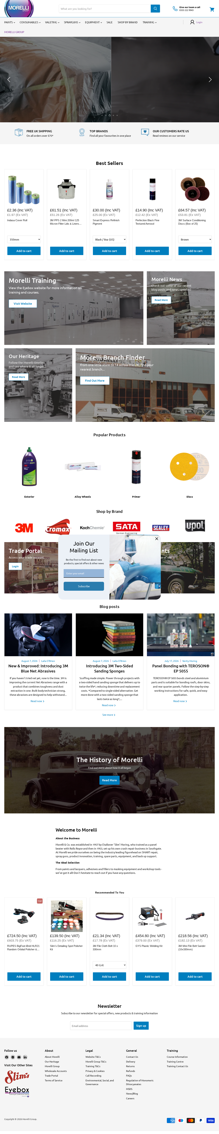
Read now (37, 701)
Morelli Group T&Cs (96, 1061)
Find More (109, 89)
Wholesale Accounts (56, 1070)
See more (108, 714)
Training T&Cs (93, 1066)
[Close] (157, 539)
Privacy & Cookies (95, 1070)
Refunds (130, 1070)
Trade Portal (51, 1075)
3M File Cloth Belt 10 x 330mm (105, 947)
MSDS (129, 1088)
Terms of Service (53, 1080)
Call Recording (93, 1075)
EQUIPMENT (92, 22)
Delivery (130, 1061)
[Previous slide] (9, 79)
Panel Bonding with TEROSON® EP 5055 (180, 668)
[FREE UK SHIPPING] (46, 133)
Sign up (141, 1026)
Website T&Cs (93, 1056)
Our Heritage (52, 1061)
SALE (110, 22)
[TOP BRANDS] (109, 133)
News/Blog (132, 1093)
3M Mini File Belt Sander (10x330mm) (191, 947)
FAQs (129, 1075)
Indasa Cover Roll (17, 220)
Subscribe (84, 586)
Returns (130, 1066)
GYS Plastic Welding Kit (149, 945)
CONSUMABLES (29, 22)
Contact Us (132, 1056)
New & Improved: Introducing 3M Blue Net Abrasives (38, 668)
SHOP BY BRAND (128, 22)
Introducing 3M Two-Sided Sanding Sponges (109, 668)
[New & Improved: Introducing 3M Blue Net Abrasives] (38, 634)
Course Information (177, 1056)
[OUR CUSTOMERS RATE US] (172, 133)
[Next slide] (209, 79)
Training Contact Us (177, 1066)
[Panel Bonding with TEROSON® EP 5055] (181, 634)
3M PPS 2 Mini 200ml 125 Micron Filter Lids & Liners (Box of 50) (64, 222)
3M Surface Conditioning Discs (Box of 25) (192, 222)
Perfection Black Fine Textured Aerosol (147, 222)
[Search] (155, 8)
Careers (130, 1098)
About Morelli (52, 1056)
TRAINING (149, 22)
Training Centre (175, 1061)
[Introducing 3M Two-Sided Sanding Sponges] (109, 634)
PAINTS (8, 22)
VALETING (51, 22)
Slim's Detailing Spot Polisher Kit (66, 947)
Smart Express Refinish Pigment (106, 222)
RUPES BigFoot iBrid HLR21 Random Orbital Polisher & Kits (23, 947)
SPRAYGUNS (71, 22)
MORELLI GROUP (14, 32)
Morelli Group (52, 1066)
